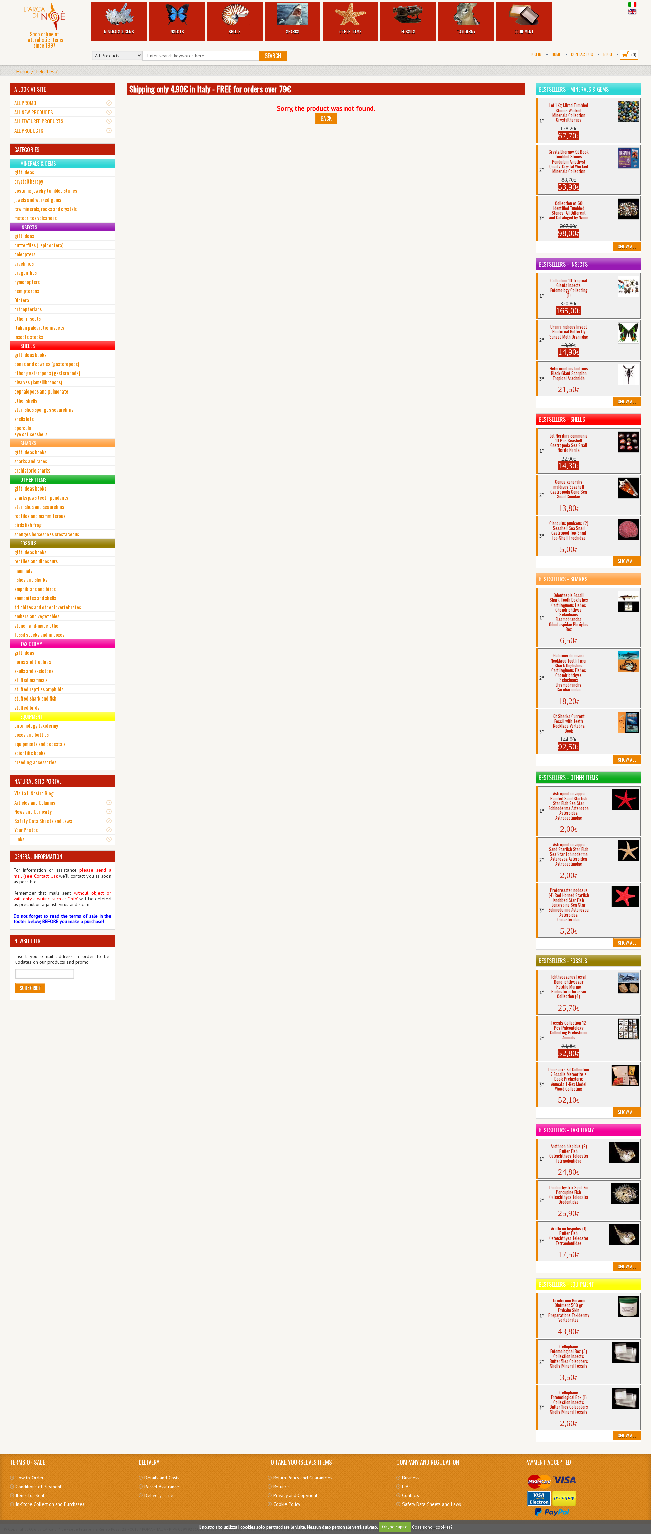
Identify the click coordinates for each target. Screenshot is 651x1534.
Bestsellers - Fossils (563, 960)
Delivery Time (158, 1495)
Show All (627, 246)
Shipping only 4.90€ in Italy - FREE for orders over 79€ (210, 88)
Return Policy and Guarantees (302, 1478)
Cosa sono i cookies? (432, 1527)
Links (19, 839)
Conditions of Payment (38, 1486)
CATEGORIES (26, 149)
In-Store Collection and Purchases (50, 1504)
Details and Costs (161, 1478)
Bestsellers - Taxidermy (566, 1130)
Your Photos (26, 829)
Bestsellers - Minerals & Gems (574, 89)
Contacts (410, 1495)
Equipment (524, 31)
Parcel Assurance (161, 1486)
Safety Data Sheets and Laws (43, 820)
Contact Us (582, 54)
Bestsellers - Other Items (568, 777)
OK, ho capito (395, 1527)
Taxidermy (466, 31)
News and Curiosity (33, 811)
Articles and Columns (34, 802)
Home (556, 54)
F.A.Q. (408, 1486)
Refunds (281, 1486)
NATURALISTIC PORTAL (37, 781)
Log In (536, 54)
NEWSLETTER (27, 941)
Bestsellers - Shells (562, 419)
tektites (45, 71)
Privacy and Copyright (295, 1495)
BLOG (607, 54)
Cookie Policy (286, 1504)
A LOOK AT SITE (30, 89)
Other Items (350, 31)
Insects (177, 31)
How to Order (30, 1478)
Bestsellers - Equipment (566, 1284)
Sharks (292, 31)
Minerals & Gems (119, 31)
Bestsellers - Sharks (563, 579)
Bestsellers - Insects (563, 264)
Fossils (408, 31)
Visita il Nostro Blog (34, 793)
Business (410, 1478)
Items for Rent (30, 1495)
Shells (235, 31)
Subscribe (30, 987)
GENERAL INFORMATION (38, 856)
